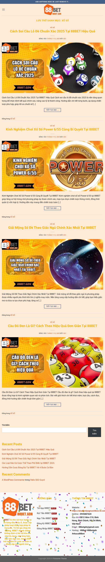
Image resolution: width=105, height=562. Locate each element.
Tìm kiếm (5, 425)
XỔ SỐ (52, 27)
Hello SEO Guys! (37, 480)
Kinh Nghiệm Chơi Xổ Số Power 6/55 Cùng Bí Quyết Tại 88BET (52, 129)
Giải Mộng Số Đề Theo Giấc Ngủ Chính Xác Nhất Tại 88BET (52, 228)
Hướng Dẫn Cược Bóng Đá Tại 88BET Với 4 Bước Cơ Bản (28, 467)
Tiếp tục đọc (52, 110)
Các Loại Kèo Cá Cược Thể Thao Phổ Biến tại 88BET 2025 (28, 463)
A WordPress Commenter (13, 480)
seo (64, 39)
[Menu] (3, 9)
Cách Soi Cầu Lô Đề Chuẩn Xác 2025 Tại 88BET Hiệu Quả (52, 31)
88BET (7, 520)
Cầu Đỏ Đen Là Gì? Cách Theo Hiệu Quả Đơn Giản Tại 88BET (52, 326)
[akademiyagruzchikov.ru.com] (52, 9)
